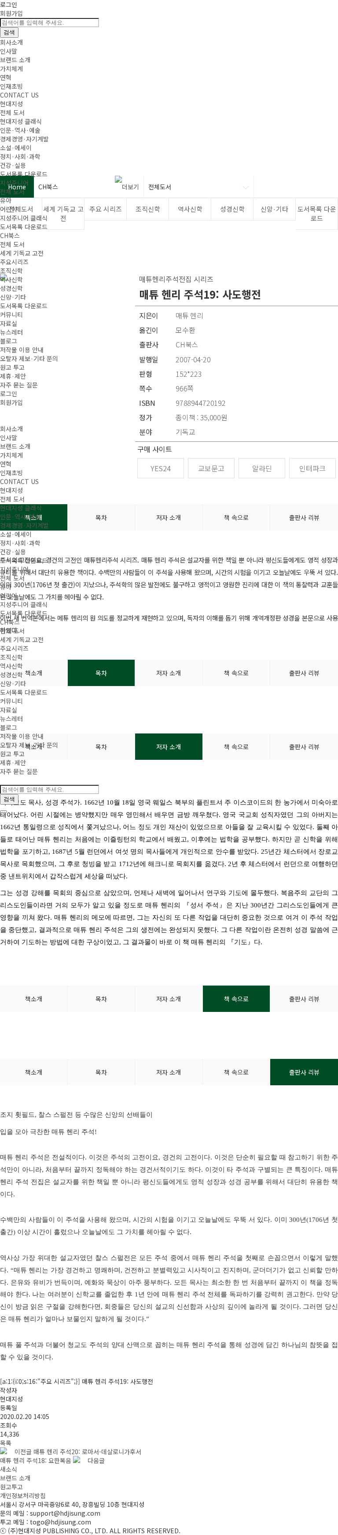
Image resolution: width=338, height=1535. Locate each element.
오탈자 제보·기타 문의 (29, 358)
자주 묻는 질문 (19, 384)
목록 (5, 1442)
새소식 (8, 1469)
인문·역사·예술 (20, 130)
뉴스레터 (11, 332)
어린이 (8, 209)
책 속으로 (236, 998)
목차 (101, 998)
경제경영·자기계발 (24, 138)
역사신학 (11, 279)
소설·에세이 (16, 147)
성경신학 (11, 288)
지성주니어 (14, 182)
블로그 (8, 340)
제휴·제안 (13, 376)
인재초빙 (11, 86)
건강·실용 (13, 165)
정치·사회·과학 (20, 156)
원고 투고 (12, 367)
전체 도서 (12, 112)
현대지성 (11, 103)
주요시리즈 (14, 261)
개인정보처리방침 (23, 1495)
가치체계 (11, 68)
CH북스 (10, 235)
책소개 (33, 998)
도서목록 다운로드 (24, 174)
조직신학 (11, 270)
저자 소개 (168, 998)
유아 (5, 200)
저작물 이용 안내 (22, 349)
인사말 (8, 51)
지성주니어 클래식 (24, 217)
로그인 (8, 4)
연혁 (5, 77)
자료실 (8, 323)
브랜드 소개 (15, 59)
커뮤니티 (11, 314)
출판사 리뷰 (304, 998)
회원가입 (11, 13)
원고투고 (11, 1486)
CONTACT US (19, 94)
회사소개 (11, 42)
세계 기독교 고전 (22, 253)
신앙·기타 (13, 297)
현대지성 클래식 (21, 121)
